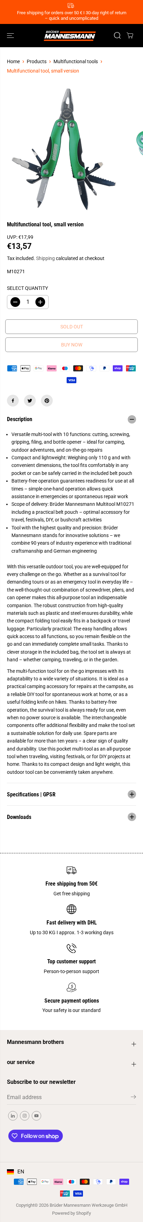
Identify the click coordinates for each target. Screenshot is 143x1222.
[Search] (117, 35)
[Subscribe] (133, 1098)
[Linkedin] (13, 1116)
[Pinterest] (47, 401)
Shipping (45, 258)
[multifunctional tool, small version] (64, 149)
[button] (11, 35)
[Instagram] (25, 1116)
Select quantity (27, 288)
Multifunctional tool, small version (43, 71)
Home (13, 61)
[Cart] (130, 35)
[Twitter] (30, 401)
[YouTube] (36, 1116)
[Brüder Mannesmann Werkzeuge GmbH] (70, 35)
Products (37, 61)
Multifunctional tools (75, 61)
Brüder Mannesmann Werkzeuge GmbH (88, 1205)
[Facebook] (13, 401)
